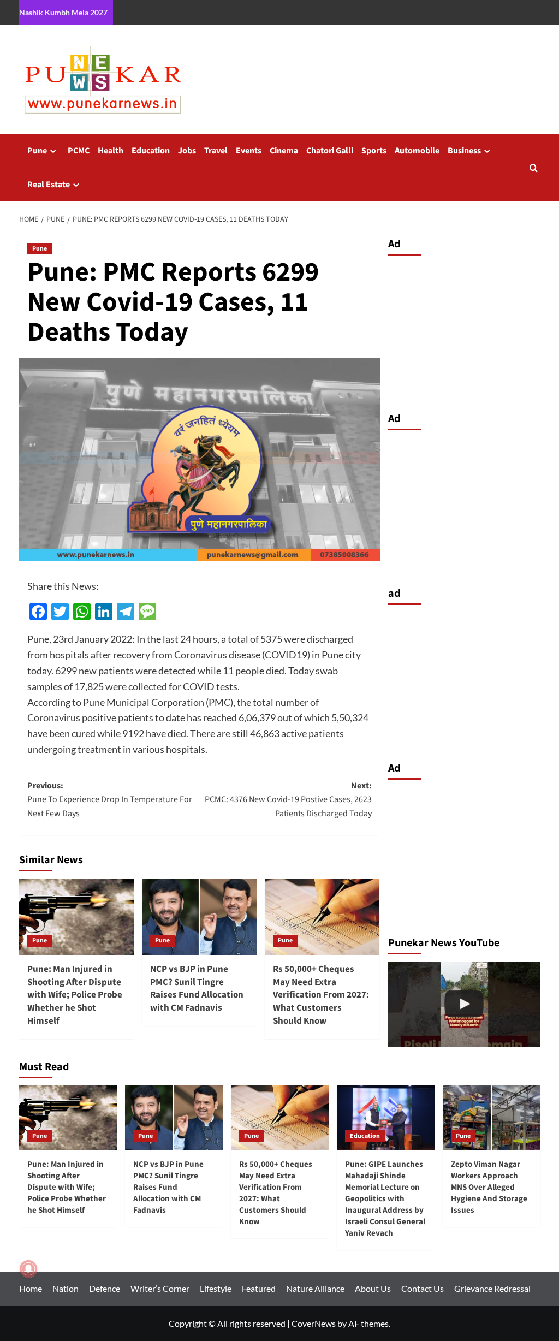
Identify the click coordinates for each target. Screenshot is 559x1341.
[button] (533, 167)
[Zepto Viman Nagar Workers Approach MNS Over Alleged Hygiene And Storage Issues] (491, 1117)
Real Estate (48, 185)
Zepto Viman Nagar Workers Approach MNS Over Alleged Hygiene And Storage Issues (489, 1187)
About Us (373, 1288)
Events (248, 151)
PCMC (79, 151)
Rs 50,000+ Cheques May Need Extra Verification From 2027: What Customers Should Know (321, 995)
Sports (373, 151)
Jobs (187, 151)
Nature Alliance (315, 1288)
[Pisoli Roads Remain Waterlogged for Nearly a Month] (464, 1004)
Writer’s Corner (159, 1288)
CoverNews (314, 1323)
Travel (216, 151)
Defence (104, 1288)
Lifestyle (215, 1288)
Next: (288, 800)
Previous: (109, 800)
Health (110, 151)
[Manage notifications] (28, 1269)
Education (151, 151)
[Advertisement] (464, 331)
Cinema (284, 151)
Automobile (417, 151)
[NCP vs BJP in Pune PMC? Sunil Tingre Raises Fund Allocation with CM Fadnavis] (199, 917)
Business (464, 151)
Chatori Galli (329, 151)
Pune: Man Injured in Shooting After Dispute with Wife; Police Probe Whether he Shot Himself (74, 995)
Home (30, 1288)
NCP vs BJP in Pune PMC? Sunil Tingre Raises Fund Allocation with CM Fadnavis (196, 988)
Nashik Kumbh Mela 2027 (63, 12)
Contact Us (422, 1288)
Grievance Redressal (492, 1288)
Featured (259, 1288)
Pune (37, 151)
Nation (65, 1288)
